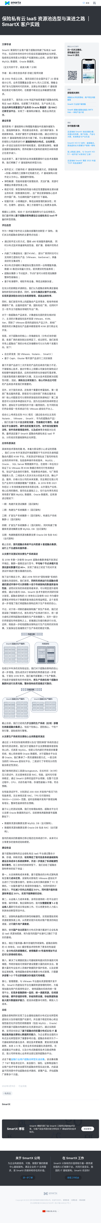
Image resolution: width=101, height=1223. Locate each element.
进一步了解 (28, 1177)
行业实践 (22, 1086)
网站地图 (82, 1200)
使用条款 (66, 1200)
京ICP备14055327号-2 (63, 1203)
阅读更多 (88, 1129)
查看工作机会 (73, 1177)
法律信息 (74, 1200)
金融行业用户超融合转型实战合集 (28, 1059)
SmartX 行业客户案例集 (76, 104)
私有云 (8, 1093)
